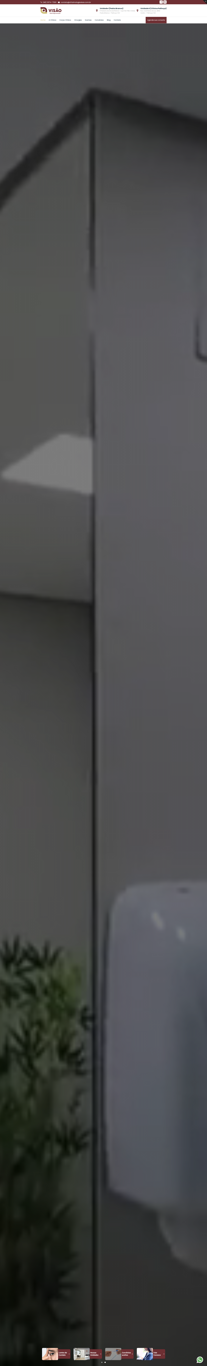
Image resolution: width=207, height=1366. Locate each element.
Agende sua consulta (156, 20)
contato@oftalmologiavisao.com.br (76, 2)
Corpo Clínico (65, 20)
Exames (88, 20)
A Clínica (52, 20)
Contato (117, 20)
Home (42, 20)
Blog (109, 20)
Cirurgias (78, 20)
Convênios (99, 20)
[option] (56, 1354)
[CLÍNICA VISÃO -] (52, 10)
